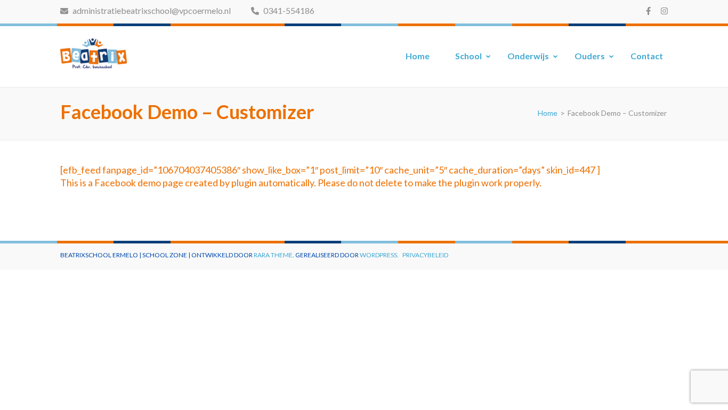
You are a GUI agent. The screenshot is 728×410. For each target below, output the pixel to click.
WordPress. (379, 255)
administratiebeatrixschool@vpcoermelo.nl (151, 10)
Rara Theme (273, 255)
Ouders (590, 56)
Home (418, 56)
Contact (646, 56)
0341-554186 (288, 10)
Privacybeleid (425, 255)
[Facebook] (648, 10)
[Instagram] (664, 10)
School (468, 56)
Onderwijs (528, 56)
